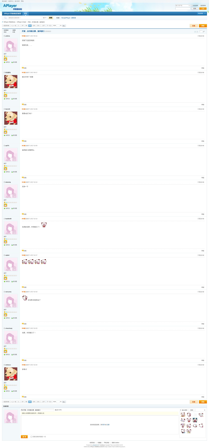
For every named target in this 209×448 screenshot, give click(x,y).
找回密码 (203, 5)
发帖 (202, 26)
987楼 (23, 292)
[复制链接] (48, 31)
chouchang (8, 328)
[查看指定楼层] (204, 31)
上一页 (14, 25)
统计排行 (17, 1)
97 (23, 25)
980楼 (23, 36)
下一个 (205, 410)
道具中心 (11, 1)
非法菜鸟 (8, 72)
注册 (202, 8)
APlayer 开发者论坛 (9, 22)
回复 (193, 26)
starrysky (8, 292)
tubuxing (8, 182)
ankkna (7, 36)
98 (26, 25)
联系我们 (92, 442)
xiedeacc (8, 365)
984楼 (23, 182)
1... (19, 25)
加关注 (8, 62)
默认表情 (184, 410)
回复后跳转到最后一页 (39, 436)
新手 (5, 54)
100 (34, 25)
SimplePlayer (65, 18)
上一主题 (195, 31)
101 (38, 25)
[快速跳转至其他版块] (2, 22)
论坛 (25, 13)
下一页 (49, 25)
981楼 (23, 72)
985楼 (23, 218)
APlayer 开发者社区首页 (12, 13)
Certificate (102, 445)
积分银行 (4, 1)
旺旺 (191, 410)
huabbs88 (8, 218)
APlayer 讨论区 (21, 22)
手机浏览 (106, 442)
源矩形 (73, 18)
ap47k (7, 145)
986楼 (23, 255)
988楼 (23, 328)
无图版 (99, 442)
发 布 (24, 437)
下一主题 (197, 31)
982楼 (23, 109)
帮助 (22, 1)
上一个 (180, 410)
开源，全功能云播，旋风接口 (36, 22)
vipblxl (7, 255)
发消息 (15, 62)
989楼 (23, 365)
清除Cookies (115, 442)
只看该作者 (201, 36)
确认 (64, 26)
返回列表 (6, 25)
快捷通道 (200, 13)
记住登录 (195, 5)
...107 (43, 25)
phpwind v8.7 (96, 445)
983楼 (23, 145)
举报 (202, 68)
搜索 (50, 18)
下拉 (189, 5)
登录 (194, 8)
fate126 (7, 109)
